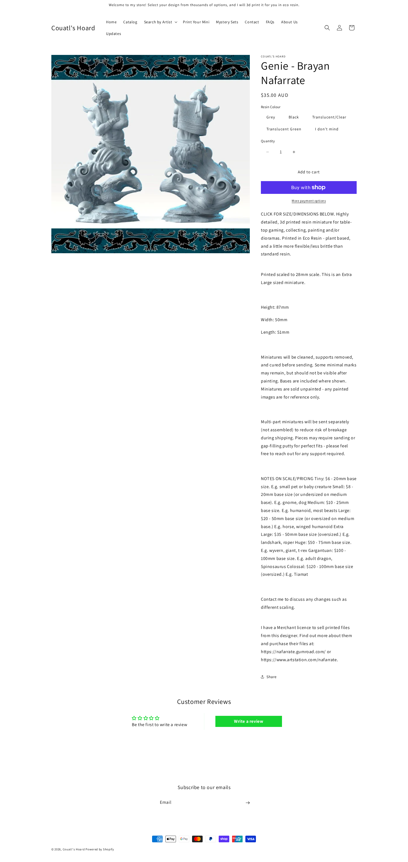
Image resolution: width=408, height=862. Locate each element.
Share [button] (271, 676)
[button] (160, 22)
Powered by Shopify (99, 849)
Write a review (248, 721)
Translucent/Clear (329, 117)
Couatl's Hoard (74, 849)
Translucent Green (283, 128)
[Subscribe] (247, 802)
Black (294, 117)
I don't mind (327, 128)
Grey (270, 117)
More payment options (309, 201)
